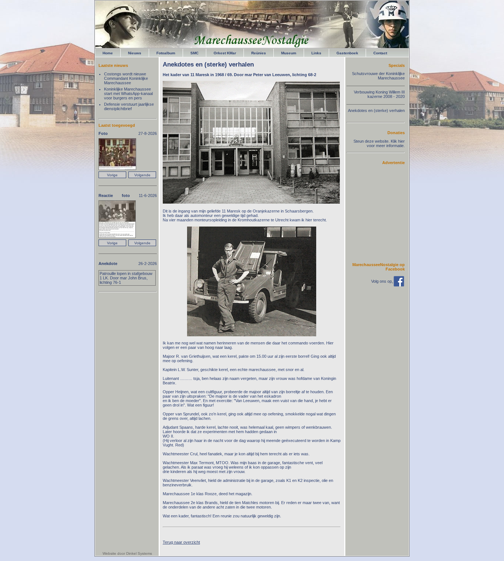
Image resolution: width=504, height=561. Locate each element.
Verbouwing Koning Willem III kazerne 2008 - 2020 (379, 94)
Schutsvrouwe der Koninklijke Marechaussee (378, 75)
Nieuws (134, 53)
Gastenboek (347, 53)
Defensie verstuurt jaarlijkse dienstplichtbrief (129, 106)
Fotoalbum (165, 53)
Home (108, 53)
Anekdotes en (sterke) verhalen (376, 110)
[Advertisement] (382, 213)
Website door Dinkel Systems (127, 553)
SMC (194, 53)
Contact (380, 53)
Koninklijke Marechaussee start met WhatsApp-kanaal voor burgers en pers (128, 93)
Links (316, 53)
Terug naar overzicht (181, 542)
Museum (288, 53)
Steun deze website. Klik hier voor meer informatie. (379, 143)
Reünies (258, 53)
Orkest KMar (225, 53)
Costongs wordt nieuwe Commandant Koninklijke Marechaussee (126, 78)
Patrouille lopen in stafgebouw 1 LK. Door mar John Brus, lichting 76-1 (126, 278)
